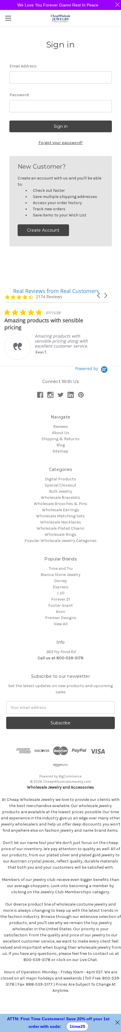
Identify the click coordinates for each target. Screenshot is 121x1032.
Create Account (43, 230)
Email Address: (23, 66)
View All (61, 623)
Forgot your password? (60, 142)
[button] (99, 295)
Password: (19, 94)
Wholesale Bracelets (60, 497)
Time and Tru (61, 568)
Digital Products (60, 479)
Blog (60, 445)
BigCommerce (70, 776)
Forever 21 (60, 599)
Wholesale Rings (60, 534)
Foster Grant (60, 605)
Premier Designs (60, 617)
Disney (60, 580)
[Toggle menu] (8, 18)
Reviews (60, 426)
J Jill (60, 593)
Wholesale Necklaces (60, 522)
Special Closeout (60, 485)
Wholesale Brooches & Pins (60, 503)
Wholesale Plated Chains (60, 528)
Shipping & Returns (60, 438)
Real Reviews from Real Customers (56, 290)
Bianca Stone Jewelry (60, 574)
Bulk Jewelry (60, 491)
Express (60, 586)
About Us (60, 432)
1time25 (77, 1026)
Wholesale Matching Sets (60, 516)
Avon (60, 611)
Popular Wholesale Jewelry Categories (60, 540)
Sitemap (60, 451)
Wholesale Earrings (60, 509)
